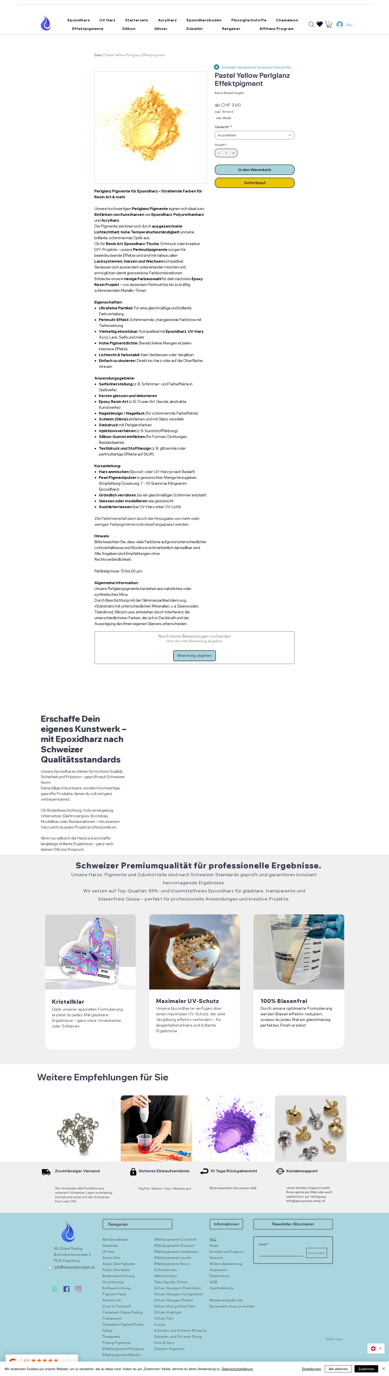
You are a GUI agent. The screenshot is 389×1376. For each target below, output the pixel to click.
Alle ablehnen (338, 1369)
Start (98, 55)
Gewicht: (223, 127)
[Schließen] (383, 1368)
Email (264, 1244)
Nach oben (334, 1339)
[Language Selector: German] (375, 1348)
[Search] (312, 24)
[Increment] (234, 153)
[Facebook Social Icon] (66, 1289)
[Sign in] (337, 24)
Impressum (218, 1270)
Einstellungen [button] (311, 1369)
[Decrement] (218, 153)
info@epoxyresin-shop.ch (305, 1201)
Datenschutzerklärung (237, 1369)
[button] (79, 20)
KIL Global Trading (68, 1248)
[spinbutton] (226, 153)
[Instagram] (78, 1289)
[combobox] (255, 135)
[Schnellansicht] (79, 1131)
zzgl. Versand (224, 111)
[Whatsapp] (55, 1289)
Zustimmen (366, 1369)
